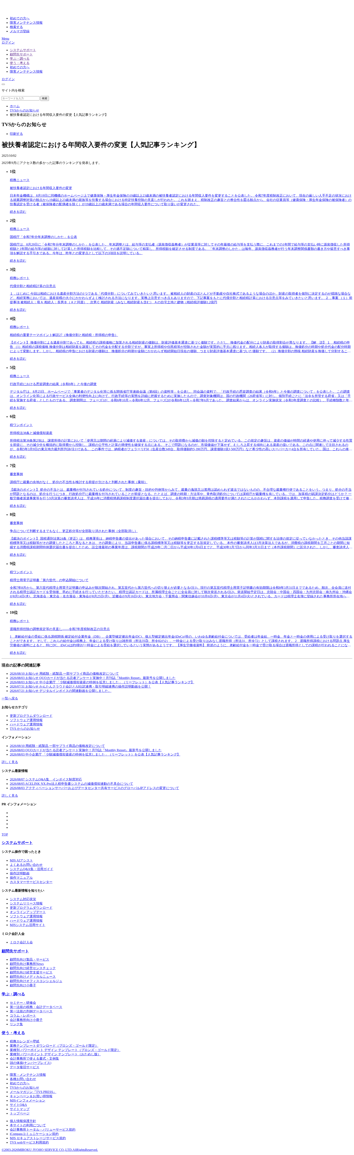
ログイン (8, 42)
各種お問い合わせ (23, 1079)
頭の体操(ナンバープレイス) (30, 1063)
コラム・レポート (23, 1015)
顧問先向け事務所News (27, 964)
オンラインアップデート (28, 912)
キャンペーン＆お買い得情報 (31, 1096)
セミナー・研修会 (23, 1002)
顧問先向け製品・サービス (29, 959)
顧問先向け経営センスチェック (33, 968)
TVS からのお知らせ (25, 728)
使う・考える (20, 63)
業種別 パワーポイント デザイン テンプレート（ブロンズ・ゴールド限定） (65, 1050)
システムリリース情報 (26, 903)
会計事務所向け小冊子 (26, 1020)
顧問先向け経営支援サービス (31, 972)
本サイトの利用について (28, 1125)
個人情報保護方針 (23, 1121)
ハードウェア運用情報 (26, 724)
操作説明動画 (20, 873)
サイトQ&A (18, 1104)
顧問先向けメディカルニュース (33, 976)
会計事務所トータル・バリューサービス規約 (42, 1129)
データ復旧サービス (24, 1067)
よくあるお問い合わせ (26, 864)
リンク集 (16, 1024)
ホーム (15, 106)
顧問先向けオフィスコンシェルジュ (36, 981)
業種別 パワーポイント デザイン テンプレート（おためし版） (55, 1054)
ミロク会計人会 (21, 942)
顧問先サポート (21, 54)
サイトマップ (20, 1109)
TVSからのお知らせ (24, 110)
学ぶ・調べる (20, 58)
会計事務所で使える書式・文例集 (34, 1058)
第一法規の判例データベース (31, 1011)
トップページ (20, 1113)
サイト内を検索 (13, 90)
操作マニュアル (21, 877)
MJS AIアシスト (21, 860)
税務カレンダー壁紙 (24, 1041)
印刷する (16, 133)
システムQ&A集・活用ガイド (31, 869)
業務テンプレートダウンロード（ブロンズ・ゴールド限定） (54, 1045)
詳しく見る (10, 762)
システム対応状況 (23, 899)
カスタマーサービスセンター (31, 882)
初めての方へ (20, 67)
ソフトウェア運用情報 (26, 720)
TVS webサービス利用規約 (29, 1142)
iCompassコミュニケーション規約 (34, 1134)
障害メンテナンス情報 (26, 71)
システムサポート (23, 50)
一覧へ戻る (10, 698)
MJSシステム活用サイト (27, 925)
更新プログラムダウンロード (31, 715)
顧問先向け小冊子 (23, 985)
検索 (44, 98)
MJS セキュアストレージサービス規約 (38, 1138)
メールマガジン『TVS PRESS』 (33, 1092)
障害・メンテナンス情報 (28, 1074)
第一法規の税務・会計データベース (36, 1007)
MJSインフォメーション (27, 1100)
